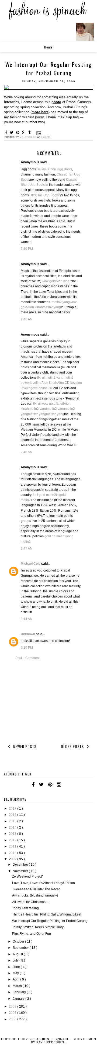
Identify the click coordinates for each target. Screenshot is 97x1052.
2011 (13, 846)
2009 (13, 859)
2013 (13, 834)
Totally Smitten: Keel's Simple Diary (38, 927)
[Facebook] (33, 784)
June (17, 967)
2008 (13, 1006)
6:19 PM (27, 648)
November (21, 871)
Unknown (28, 634)
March (18, 986)
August (18, 954)
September (21, 948)
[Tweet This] (12, 132)
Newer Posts (24, 746)
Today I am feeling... (26, 908)
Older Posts (73, 746)
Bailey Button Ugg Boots (54, 169)
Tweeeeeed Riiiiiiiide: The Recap (36, 889)
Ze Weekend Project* (27, 876)
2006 (13, 1019)
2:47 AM (27, 548)
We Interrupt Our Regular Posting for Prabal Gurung (50, 921)
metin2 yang (61, 302)
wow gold (49, 281)
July (16, 960)
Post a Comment (27, 658)
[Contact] (65, 784)
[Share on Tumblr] (30, 132)
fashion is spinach (52, 1039)
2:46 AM (27, 319)
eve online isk (42, 388)
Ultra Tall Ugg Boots (44, 195)
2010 (13, 853)
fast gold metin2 (44, 495)
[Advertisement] (48, 701)
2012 (13, 840)
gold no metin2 (55, 536)
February (20, 992)
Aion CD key (66, 383)
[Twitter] (41, 784)
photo (56, 102)
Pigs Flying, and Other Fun (31, 934)
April (16, 979)
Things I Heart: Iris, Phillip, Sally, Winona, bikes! (46, 914)
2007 (13, 1013)
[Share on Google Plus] (25, 132)
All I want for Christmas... (30, 902)
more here (40, 112)
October (19, 941)
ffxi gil (41, 377)
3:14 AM (27, 619)
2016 (13, 815)
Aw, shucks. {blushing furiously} (35, 895)
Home (48, 47)
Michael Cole (31, 564)
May (16, 973)
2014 (13, 827)
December (21, 864)
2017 (13, 808)
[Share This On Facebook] (7, 132)
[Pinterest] (50, 784)
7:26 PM (27, 249)
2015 (13, 821)
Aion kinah (63, 281)
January (19, 999)
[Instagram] (58, 784)
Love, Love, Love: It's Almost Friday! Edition (43, 883)
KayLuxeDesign (50, 1042)
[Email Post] (38, 133)
